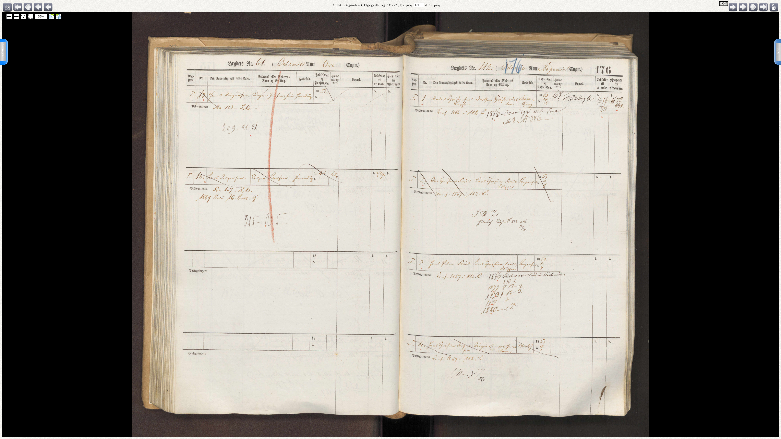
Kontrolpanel (2, 51)
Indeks (778, 51)
